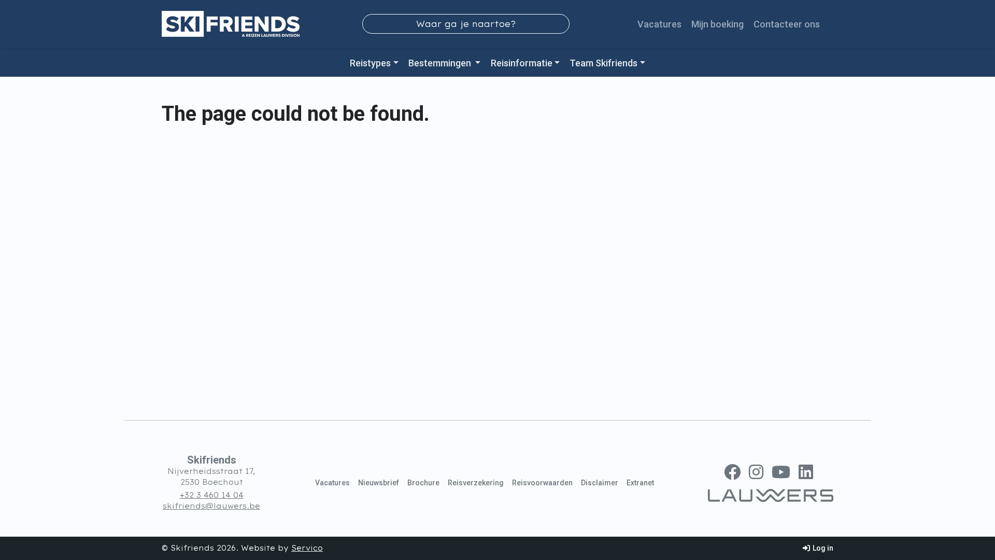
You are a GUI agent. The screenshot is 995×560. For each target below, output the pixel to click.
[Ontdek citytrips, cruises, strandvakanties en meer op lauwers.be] (770, 495)
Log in (822, 548)
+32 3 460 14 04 (212, 495)
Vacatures (659, 24)
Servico (307, 548)
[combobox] (466, 24)
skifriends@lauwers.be (211, 506)
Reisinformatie (521, 63)
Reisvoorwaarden (542, 483)
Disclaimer (599, 483)
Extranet (640, 483)
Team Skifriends (603, 63)
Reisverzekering (476, 483)
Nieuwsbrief (378, 483)
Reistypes (370, 63)
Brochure (423, 483)
